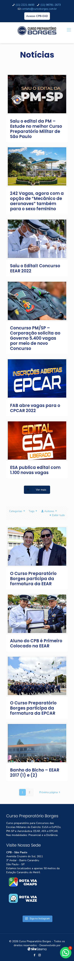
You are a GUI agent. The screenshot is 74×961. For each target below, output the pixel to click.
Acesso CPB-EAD (37, 16)
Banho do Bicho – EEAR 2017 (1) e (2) (34, 772)
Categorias (15, 511)
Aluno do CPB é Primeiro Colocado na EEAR (36, 643)
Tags (31, 511)
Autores (49, 511)
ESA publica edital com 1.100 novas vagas (35, 470)
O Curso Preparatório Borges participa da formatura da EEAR (33, 579)
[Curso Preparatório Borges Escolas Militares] (37, 32)
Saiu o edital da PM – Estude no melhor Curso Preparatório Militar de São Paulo (36, 129)
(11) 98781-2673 (50, 5)
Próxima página (48, 792)
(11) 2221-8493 (25, 5)
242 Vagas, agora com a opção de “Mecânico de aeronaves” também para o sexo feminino (37, 201)
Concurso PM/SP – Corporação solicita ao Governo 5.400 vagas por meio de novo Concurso (35, 338)
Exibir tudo (58, 515)
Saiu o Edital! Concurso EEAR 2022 (35, 268)
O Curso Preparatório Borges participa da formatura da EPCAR (33, 708)
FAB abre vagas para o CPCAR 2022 (35, 408)
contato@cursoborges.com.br (39, 9)
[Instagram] (40, 955)
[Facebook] (34, 955)
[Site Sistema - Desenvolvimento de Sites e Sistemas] (37, 949)
